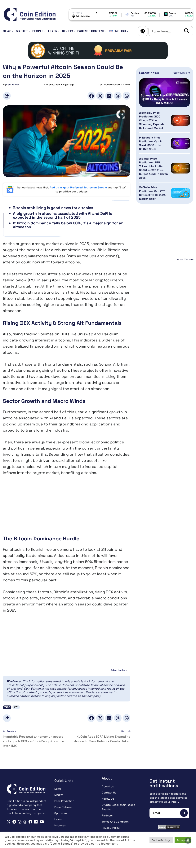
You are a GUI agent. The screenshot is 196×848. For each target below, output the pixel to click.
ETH (16, 707)
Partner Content (91, 31)
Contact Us (109, 792)
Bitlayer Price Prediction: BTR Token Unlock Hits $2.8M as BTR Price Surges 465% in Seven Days (153, 168)
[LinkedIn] (109, 96)
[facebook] (30, 822)
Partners (107, 815)
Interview (60, 825)
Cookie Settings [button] (161, 840)
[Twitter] (100, 96)
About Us (108, 786)
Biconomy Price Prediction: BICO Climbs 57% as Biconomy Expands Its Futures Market (151, 120)
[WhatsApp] (126, 96)
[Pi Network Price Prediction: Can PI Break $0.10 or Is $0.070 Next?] (180, 143)
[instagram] (19, 822)
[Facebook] (91, 96)
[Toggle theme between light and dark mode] (143, 31)
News (7, 31)
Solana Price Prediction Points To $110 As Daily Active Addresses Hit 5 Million (165, 99)
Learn (52, 31)
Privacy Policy (111, 827)
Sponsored (61, 813)
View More (180, 73)
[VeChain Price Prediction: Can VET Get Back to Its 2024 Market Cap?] (180, 193)
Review (67, 31)
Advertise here (119, 670)
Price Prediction (64, 801)
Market (22, 31)
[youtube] (42, 822)
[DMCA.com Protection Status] (169, 827)
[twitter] (9, 822)
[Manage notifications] (188, 840)
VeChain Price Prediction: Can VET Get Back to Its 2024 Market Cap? (152, 193)
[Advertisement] (66, 508)
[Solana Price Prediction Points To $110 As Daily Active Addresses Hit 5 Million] (164, 92)
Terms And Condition (115, 821)
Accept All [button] (183, 840)
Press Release (63, 807)
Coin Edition (12, 84)
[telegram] (14, 822)
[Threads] (118, 96)
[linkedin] (36, 822)
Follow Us (108, 798)
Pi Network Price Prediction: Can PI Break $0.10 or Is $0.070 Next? (150, 143)
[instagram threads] (25, 822)
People (37, 31)
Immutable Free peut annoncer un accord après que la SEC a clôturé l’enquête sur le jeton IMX (33, 741)
